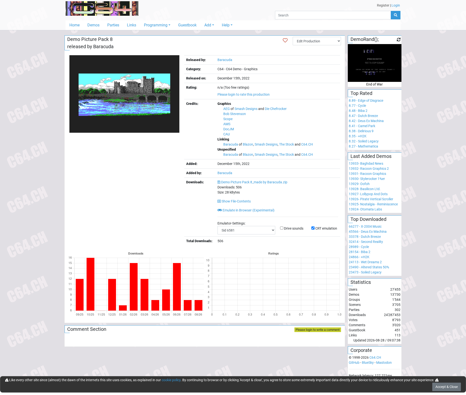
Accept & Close (446, 387)
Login (395, 5)
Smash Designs (246, 109)
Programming (155, 25)
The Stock (286, 144)
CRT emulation (326, 228)
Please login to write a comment (318, 330)
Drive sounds (293, 228)
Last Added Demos (370, 156)
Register (383, 5)
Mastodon (384, 362)
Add (207, 25)
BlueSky (368, 362)
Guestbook (187, 25)
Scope (228, 119)
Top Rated (361, 93)
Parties (113, 25)
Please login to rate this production (243, 94)
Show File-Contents (236, 201)
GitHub (354, 362)
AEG (226, 109)
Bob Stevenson (234, 114)
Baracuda (103, 46)
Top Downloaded (368, 219)
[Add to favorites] (285, 40)
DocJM (228, 129)
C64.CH (307, 144)
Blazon (248, 144)
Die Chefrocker (276, 109)
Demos (93, 25)
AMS (226, 124)
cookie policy (171, 380)
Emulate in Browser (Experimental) (248, 210)
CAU (226, 134)
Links (131, 25)
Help (226, 25)
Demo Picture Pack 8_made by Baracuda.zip (254, 182)
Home (74, 25)
